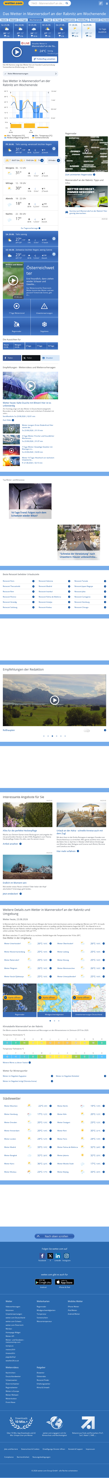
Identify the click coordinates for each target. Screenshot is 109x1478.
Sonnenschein (42, 1317)
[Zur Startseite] (14, 3)
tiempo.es (9, 1346)
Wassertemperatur (44, 1321)
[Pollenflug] (101, 3)
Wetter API (10, 1336)
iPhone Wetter (73, 1306)
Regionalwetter (12, 1387)
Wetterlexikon (11, 1398)
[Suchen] (66, 3)
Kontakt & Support (75, 1449)
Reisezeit (95, 19)
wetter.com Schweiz (13, 1321)
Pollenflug (83, 19)
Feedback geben (54, 53)
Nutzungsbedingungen (41, 1457)
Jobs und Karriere (11, 1449)
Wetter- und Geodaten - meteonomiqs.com (15, 1341)
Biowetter (40, 1372)
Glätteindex (41, 1376)
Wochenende (35, 19)
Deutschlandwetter (13, 1376)
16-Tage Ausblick (102, 30)
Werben (9, 1329)
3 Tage (23, 19)
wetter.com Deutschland (15, 1317)
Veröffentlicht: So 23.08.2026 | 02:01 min (19, 416)
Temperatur (41, 1314)
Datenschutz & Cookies (30, 1449)
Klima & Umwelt (43, 1387)
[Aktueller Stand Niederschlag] (86, 154)
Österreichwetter (12, 1384)
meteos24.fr (10, 1349)
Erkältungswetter (43, 1384)
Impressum (90, 1449)
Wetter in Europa (12, 1391)
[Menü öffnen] (106, 3)
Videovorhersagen (13, 1306)
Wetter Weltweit (12, 1395)
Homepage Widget (13, 1332)
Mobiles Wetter (75, 1301)
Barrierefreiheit (23, 1457)
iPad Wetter (72, 1310)
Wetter (9, 1301)
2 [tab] (48, 736)
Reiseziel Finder (43, 1380)
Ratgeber (41, 1367)
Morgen (13, 19)
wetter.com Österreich (14, 1325)
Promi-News (10, 1402)
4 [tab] (56, 736)
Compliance (9, 1457)
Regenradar (69, 19)
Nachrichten (10, 1372)
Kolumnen (10, 1310)
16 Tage (57, 19)
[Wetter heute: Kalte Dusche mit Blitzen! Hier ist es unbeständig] (30, 385)
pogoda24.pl (10, 1357)
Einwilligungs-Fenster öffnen (54, 1449)
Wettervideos (12, 1367)
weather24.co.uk (12, 1360)
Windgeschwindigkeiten (46, 1310)
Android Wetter (74, 1314)
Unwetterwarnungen (14, 1314)
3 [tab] (52, 736)
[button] (30, 148)
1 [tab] (43, 736)
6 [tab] (65, 736)
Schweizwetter (11, 1380)
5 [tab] (60, 736)
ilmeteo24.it (10, 1353)
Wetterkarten (43, 1301)
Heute (4, 19)
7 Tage (48, 19)
